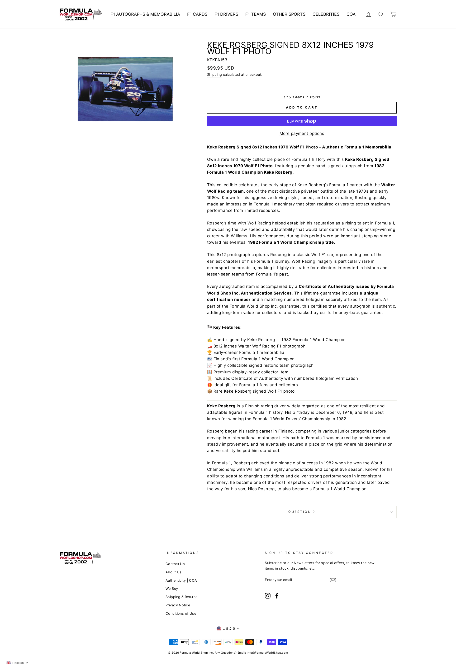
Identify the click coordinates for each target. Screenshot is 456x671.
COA (351, 14)
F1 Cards (197, 14)
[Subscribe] (333, 580)
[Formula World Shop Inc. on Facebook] (277, 595)
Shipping (214, 74)
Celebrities (326, 14)
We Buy (172, 588)
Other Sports (289, 14)
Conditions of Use (181, 613)
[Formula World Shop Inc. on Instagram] (268, 595)
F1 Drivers (226, 14)
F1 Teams (255, 14)
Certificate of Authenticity (326, 286)
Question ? (301, 512)
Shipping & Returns (182, 597)
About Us (173, 572)
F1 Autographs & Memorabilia (145, 14)
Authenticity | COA (181, 580)
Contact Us (175, 564)
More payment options (302, 133)
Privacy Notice (178, 605)
